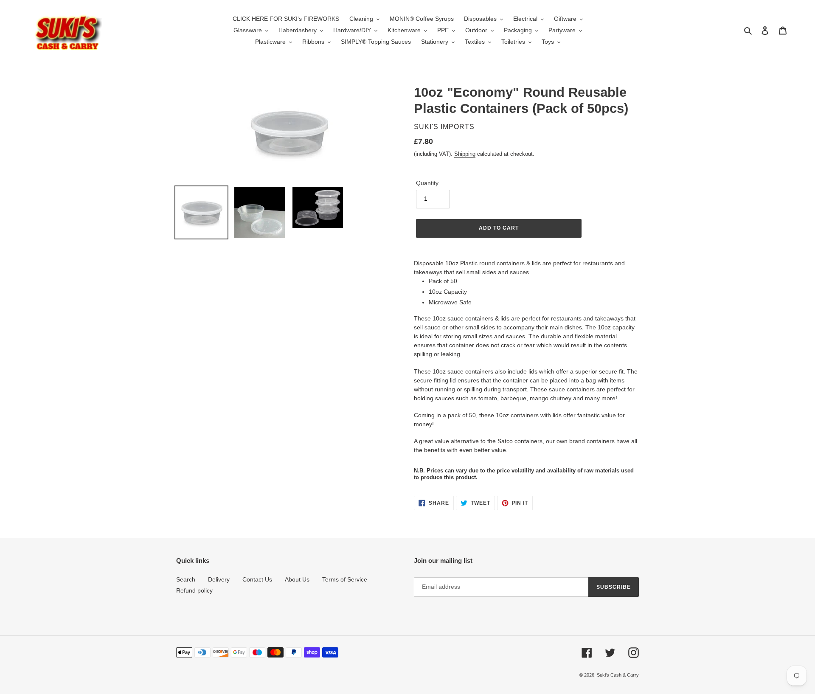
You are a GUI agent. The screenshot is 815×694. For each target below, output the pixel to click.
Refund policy (194, 590)
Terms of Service (344, 579)
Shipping (464, 154)
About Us (297, 579)
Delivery (219, 579)
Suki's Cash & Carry (618, 674)
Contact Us (257, 579)
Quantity (427, 183)
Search (185, 579)
